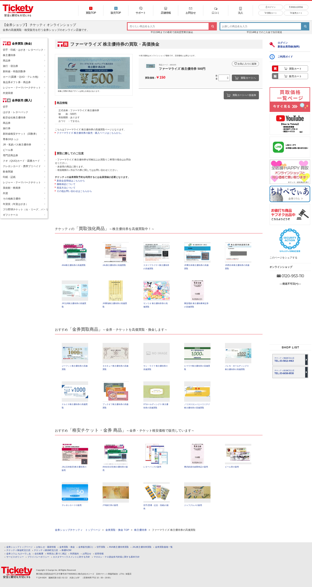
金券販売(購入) (85, 547)
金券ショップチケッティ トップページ (77, 529)
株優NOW (66, 550)
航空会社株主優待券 (14, 117)
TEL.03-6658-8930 (284, 372)
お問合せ (87, 554)
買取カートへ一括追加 (244, 95)
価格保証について (66, 184)
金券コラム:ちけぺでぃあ (18, 554)
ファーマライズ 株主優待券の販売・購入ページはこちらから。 (90, 133)
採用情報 (99, 554)
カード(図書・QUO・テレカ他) (20, 76)
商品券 (6, 60)
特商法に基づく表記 (57, 554)
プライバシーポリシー (38, 557)
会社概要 (38, 554)
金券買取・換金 (67, 547)
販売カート (297, 13)
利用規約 (74, 554)
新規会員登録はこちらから (71, 180)
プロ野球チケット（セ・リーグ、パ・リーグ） (25, 209)
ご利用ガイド (285, 56)
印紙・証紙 (9, 177)
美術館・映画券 (12, 187)
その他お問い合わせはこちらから (74, 191)
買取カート (271, 13)
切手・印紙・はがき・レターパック (23, 49)
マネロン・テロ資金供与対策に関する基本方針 (117, 557)
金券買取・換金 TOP (117, 529)
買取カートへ (248, 77)
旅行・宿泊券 (10, 66)
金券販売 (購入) (22, 100)
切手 (5, 106)
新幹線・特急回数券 (14, 71)
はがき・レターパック (15, 112)
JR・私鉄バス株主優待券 (17, 144)
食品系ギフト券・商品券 (17, 82)
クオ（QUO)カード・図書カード (21, 160)
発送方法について (66, 187)
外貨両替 (8, 93)
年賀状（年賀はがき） (15, 204)
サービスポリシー (15, 557)
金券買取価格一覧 (164, 547)
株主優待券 (9, 55)
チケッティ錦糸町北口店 (46, 550)
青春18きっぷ (10, 139)
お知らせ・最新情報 (46, 547)
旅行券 (6, 128)
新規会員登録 (297, 7)
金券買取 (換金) (22, 43)
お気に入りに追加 (247, 63)
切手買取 (101, 547)
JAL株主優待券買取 (141, 547)
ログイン (271, 7)
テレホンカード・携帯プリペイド (22, 166)
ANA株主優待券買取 (119, 547)
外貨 (5, 193)
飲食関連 (8, 171)
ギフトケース (10, 214)
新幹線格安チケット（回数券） (20, 133)
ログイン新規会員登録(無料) (289, 44)
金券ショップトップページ (19, 547)
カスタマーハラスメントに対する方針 (71, 557)
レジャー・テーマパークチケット (22, 87)
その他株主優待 (12, 198)
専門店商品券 (10, 155)
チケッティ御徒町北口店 (18, 550)
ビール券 (8, 150)
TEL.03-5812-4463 (284, 359)
